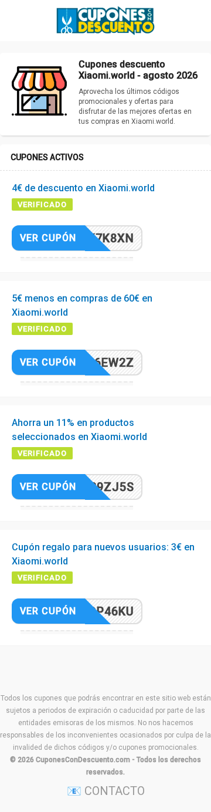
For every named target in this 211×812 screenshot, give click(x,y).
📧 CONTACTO (106, 791)
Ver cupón (48, 237)
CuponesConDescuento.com (83, 760)
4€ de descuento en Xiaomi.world (83, 188)
